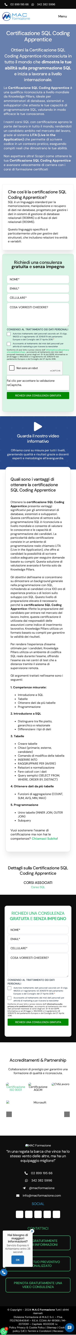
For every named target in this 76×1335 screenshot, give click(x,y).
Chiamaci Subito (44, 839)
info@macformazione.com (42, 1195)
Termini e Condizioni (39, 1331)
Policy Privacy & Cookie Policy (27, 1327)
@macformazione (42, 1188)
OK (18, 1259)
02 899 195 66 (19, 4)
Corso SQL (38, 887)
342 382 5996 (46, 4)
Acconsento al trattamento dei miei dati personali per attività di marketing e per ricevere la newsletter (38, 345)
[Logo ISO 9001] (16, 1084)
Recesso (58, 1331)
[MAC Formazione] (38, 1145)
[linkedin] (47, 1214)
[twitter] (28, 1214)
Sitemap (52, 1327)
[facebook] (19, 1214)
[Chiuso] (32, 1231)
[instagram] (38, 1214)
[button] (9, 1114)
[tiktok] (56, 1214)
